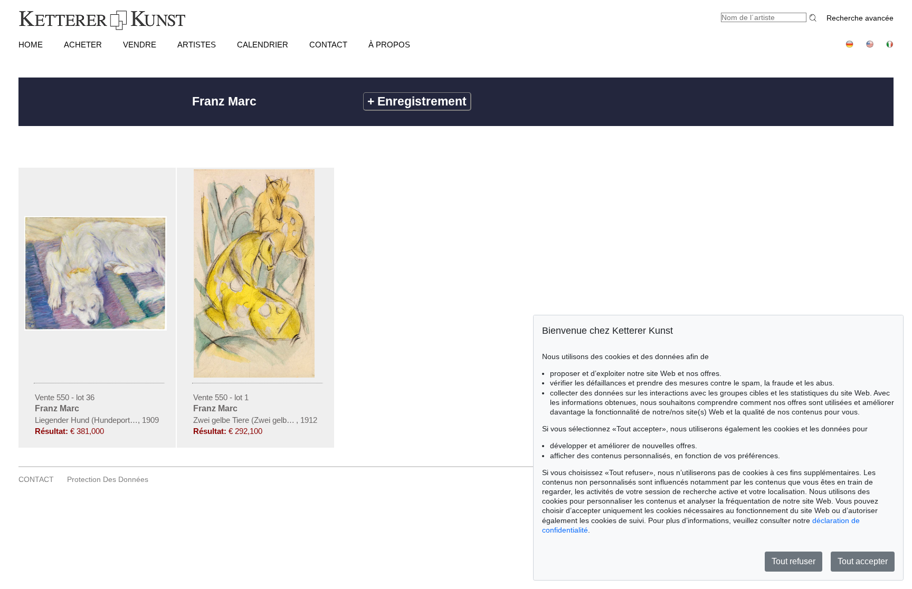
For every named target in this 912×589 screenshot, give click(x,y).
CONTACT (328, 44)
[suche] (814, 18)
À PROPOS (389, 44)
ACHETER (83, 44)
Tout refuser (793, 561)
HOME (30, 44)
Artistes (196, 44)
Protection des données (107, 479)
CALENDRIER (262, 44)
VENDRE (139, 44)
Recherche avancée (860, 18)
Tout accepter (863, 561)
